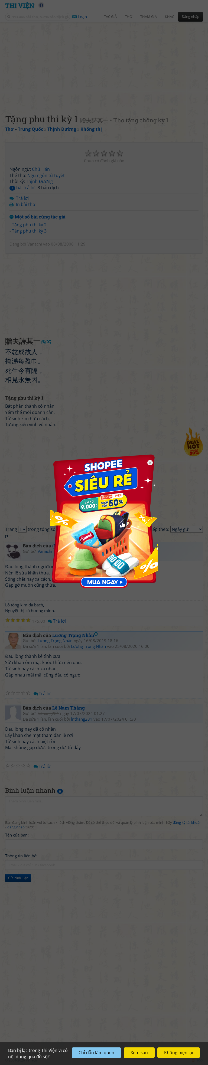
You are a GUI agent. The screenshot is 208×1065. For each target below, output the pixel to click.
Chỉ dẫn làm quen (96, 1053)
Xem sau (139, 1053)
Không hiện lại (178, 1053)
